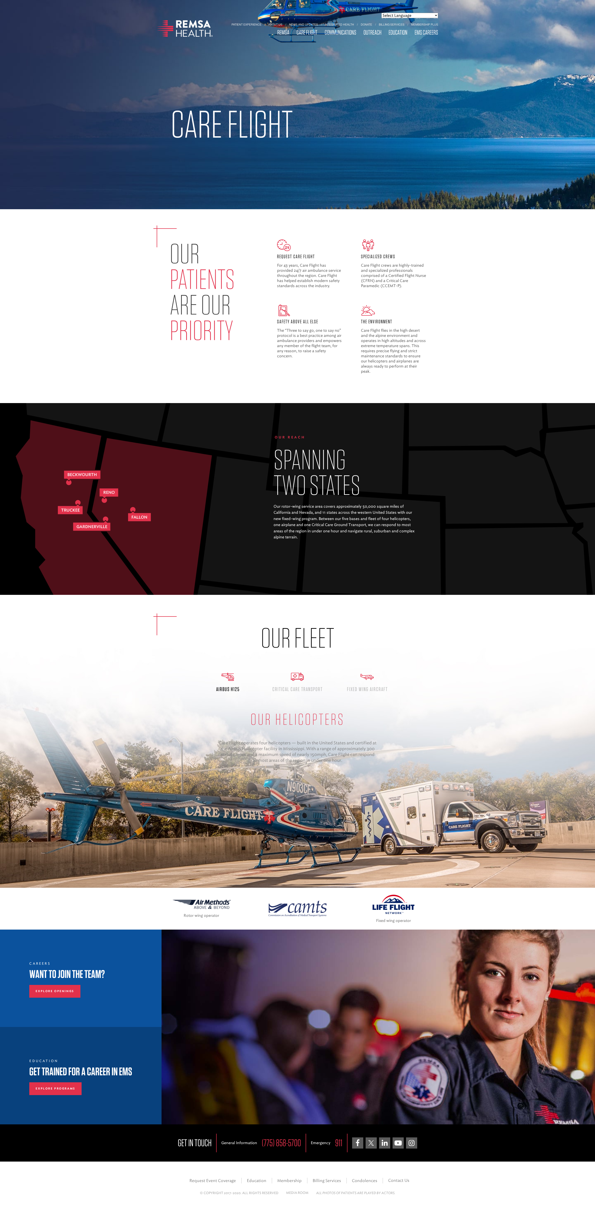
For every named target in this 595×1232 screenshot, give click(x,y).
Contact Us (398, 1180)
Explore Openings (55, 991)
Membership (289, 1180)
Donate (366, 24)
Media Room (297, 1193)
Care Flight (307, 32)
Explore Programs (55, 1088)
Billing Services (391, 24)
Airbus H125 (228, 689)
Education (398, 32)
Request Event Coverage (212, 1180)
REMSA (283, 32)
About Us (275, 24)
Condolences (364, 1180)
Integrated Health (339, 24)
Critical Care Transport (297, 689)
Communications (340, 32)
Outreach (372, 32)
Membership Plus (424, 24)
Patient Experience (246, 24)
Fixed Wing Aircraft (367, 689)
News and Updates (303, 24)
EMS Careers (426, 32)
